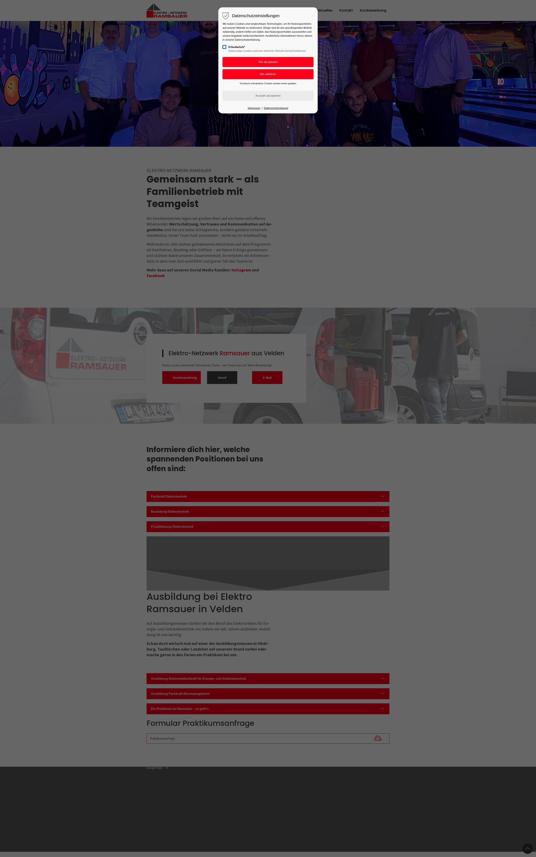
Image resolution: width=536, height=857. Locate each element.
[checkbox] (224, 47)
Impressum (254, 108)
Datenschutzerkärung (276, 108)
